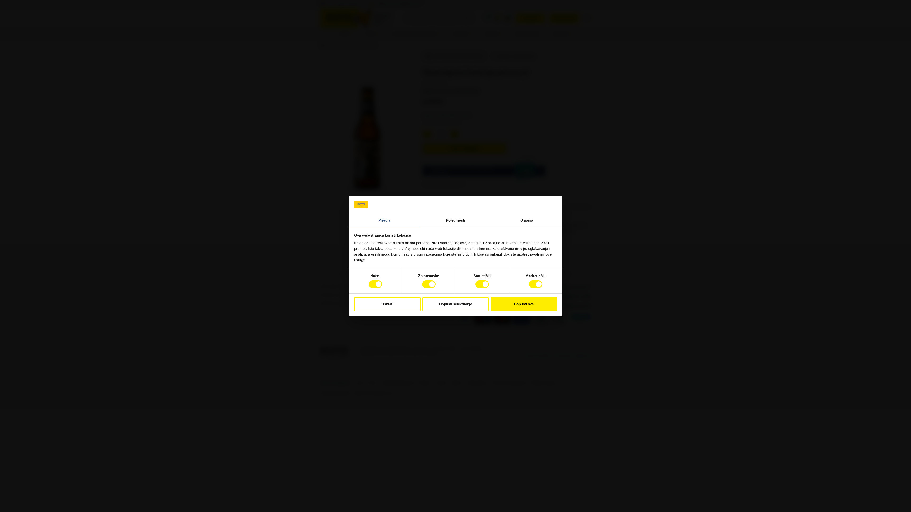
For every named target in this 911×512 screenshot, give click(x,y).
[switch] (429, 284)
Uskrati (387, 304)
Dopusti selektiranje (455, 304)
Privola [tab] (384, 220)
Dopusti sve (524, 304)
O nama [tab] (526, 220)
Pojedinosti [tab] (455, 220)
